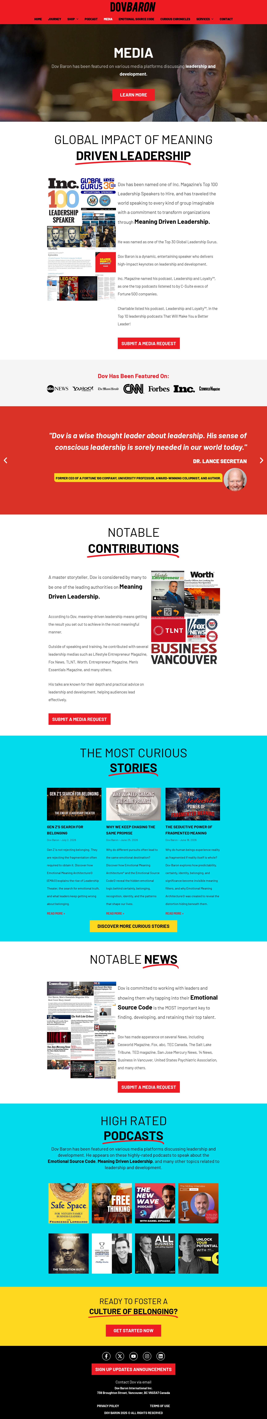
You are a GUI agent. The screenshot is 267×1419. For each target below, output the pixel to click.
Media (108, 19)
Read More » (56, 913)
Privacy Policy (108, 1406)
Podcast (91, 19)
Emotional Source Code (136, 19)
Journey (54, 19)
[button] (5, 460)
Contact (226, 19)
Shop (71, 19)
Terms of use (160, 1406)
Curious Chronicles (175, 19)
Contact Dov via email (133, 1382)
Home (38, 19)
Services (203, 19)
